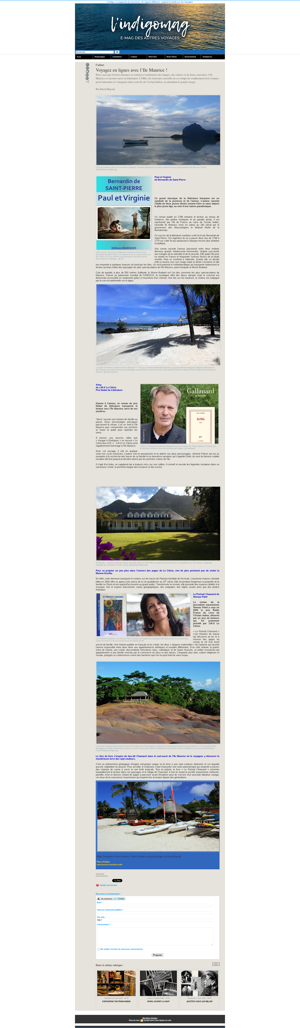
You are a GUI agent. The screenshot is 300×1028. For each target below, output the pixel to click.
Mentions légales (150, 1018)
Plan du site (134, 1020)
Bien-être (153, 57)
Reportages (100, 57)
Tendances (207, 57)
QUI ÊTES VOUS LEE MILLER (199, 1001)
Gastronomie (190, 57)
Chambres (117, 57)
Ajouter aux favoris (108, 885)
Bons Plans (172, 57)
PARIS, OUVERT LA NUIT (158, 1001)
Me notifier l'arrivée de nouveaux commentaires (121, 949)
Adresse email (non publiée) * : (110, 910)
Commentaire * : (104, 924)
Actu (79, 57)
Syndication (149, 1020)
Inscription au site (163, 1020)
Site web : (101, 917)
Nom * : (100, 902)
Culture (134, 57)
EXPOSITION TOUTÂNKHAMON (116, 1001)
